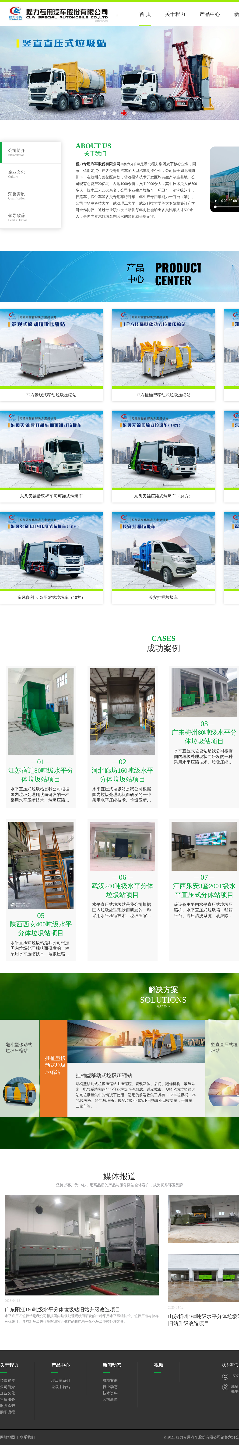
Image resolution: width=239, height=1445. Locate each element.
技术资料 (110, 1393)
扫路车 (81, 197)
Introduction (16, 152)
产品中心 (210, 14)
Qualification (16, 196)
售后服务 (7, 1399)
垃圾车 (148, 190)
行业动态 (110, 1387)
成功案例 (110, 1380)
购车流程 (7, 1412)
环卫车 (163, 190)
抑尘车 (96, 197)
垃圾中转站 (60, 1387)
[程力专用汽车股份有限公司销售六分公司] (63, 13)
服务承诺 (7, 1406)
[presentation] (2, 69)
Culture (16, 174)
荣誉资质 (7, 1380)
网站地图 (7, 1437)
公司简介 (7, 1387)
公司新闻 (110, 1399)
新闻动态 (112, 1365)
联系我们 (27, 1437)
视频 (158, 1365)
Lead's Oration (18, 217)
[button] (104, 113)
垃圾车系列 (60, 1380)
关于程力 (175, 14)
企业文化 (7, 1393)
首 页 (145, 14)
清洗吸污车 (182, 190)
